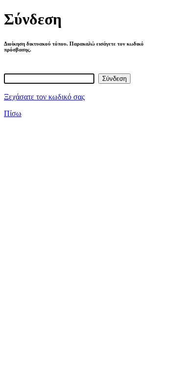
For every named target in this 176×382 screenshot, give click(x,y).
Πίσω (13, 113)
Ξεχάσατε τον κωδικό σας (44, 97)
